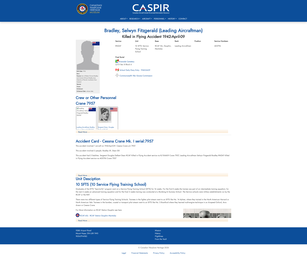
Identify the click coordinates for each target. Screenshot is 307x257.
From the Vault (161, 239)
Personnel (159, 18)
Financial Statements (139, 253)
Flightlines (159, 236)
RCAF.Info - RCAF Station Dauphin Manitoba (97, 215)
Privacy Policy (158, 253)
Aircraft (146, 18)
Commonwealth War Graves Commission (135, 75)
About (123, 18)
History (171, 18)
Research (134, 18)
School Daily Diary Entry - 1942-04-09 (134, 70)
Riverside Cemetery (126, 61)
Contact (183, 18)
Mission (158, 230)
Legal (124, 253)
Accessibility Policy (177, 253)
